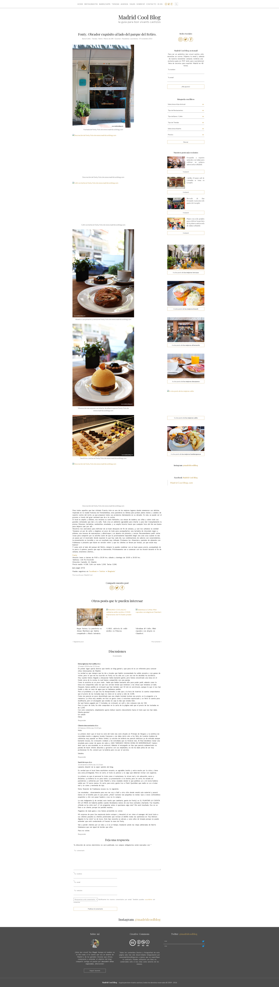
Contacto (151, 4)
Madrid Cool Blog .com (181, 482)
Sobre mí (141, 4)
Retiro (100, 39)
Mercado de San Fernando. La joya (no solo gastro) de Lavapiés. (195, 200)
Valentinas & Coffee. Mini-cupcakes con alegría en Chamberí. (146, 630)
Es (158, 4)
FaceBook (93, 571)
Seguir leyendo (95, 970)
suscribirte (148, 899)
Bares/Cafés (104, 4)
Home (80, 4)
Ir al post (186, 172)
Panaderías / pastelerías (130, 39)
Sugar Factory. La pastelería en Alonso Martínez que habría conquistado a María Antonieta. (89, 630)
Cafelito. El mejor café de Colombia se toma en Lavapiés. (195, 180)
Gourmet (118, 39)
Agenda (124, 4)
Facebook (186, 477)
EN (161, 4)
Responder (82, 720)
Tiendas (115, 4)
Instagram (186, 465)
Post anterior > (156, 642)
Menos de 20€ (108, 39)
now (165, 941)
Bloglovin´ (111, 571)
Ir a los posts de (186, 272)
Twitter (102, 571)
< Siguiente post (78, 642)
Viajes (132, 4)
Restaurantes (91, 4)
